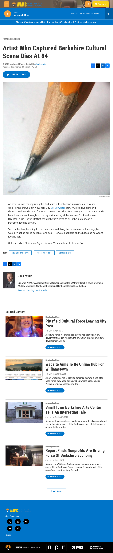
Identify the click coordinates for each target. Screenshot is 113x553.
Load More (56, 491)
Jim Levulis (40, 64)
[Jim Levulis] (9, 280)
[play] (7, 13)
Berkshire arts (65, 253)
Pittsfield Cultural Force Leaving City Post (75, 323)
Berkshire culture (44, 253)
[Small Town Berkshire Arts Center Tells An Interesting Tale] (24, 412)
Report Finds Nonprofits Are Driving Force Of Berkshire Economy (75, 453)
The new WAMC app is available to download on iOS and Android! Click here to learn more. (56, 22)
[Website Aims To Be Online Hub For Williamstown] (24, 369)
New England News (11, 38)
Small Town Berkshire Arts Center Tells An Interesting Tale (73, 410)
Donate (102, 4)
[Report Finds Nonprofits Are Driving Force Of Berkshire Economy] (24, 455)
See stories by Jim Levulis (32, 290)
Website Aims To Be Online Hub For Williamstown (74, 367)
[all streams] (109, 13)
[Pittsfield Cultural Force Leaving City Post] (24, 326)
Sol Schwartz (58, 207)
